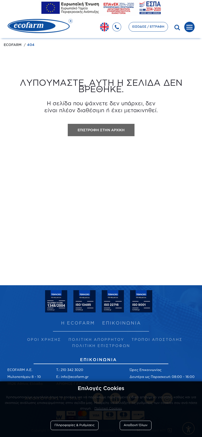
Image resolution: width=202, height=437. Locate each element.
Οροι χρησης (44, 339)
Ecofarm (12, 44)
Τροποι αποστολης (157, 339)
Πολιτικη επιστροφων (101, 346)
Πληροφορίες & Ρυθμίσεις (74, 425)
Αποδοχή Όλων (136, 425)
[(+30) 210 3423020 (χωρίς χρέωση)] (119, 25)
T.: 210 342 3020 (69, 369)
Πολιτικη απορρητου (96, 339)
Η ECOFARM (78, 323)
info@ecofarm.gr (74, 376)
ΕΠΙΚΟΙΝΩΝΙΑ (121, 323)
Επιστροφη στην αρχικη (101, 130)
